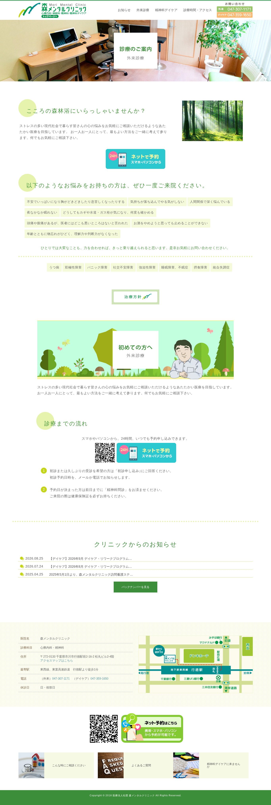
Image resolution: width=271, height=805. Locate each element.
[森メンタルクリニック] (55, 10)
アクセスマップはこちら (56, 660)
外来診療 (142, 10)
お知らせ (124, 10)
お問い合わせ (235, 10)
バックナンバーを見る (135, 587)
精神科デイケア (166, 10)
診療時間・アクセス (197, 10)
